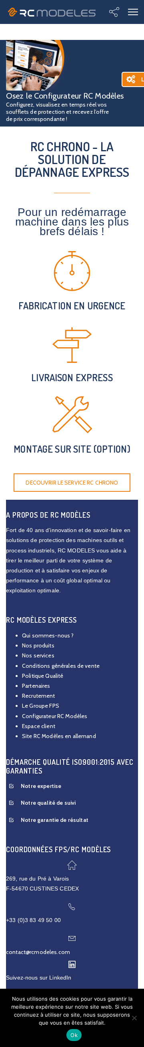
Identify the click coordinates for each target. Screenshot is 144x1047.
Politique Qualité (42, 675)
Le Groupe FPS (40, 705)
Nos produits (38, 645)
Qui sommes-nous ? (48, 635)
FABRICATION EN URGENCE (71, 305)
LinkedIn (60, 977)
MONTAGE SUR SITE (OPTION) (72, 449)
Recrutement (38, 695)
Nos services (38, 655)
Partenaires (36, 685)
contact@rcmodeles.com (38, 952)
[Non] (134, 1018)
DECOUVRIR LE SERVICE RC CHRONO (72, 482)
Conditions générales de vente (61, 665)
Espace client (38, 726)
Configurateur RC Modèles (54, 716)
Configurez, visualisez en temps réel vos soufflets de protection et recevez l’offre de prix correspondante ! (57, 112)
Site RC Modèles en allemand (59, 736)
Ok (74, 1035)
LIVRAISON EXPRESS (71, 377)
